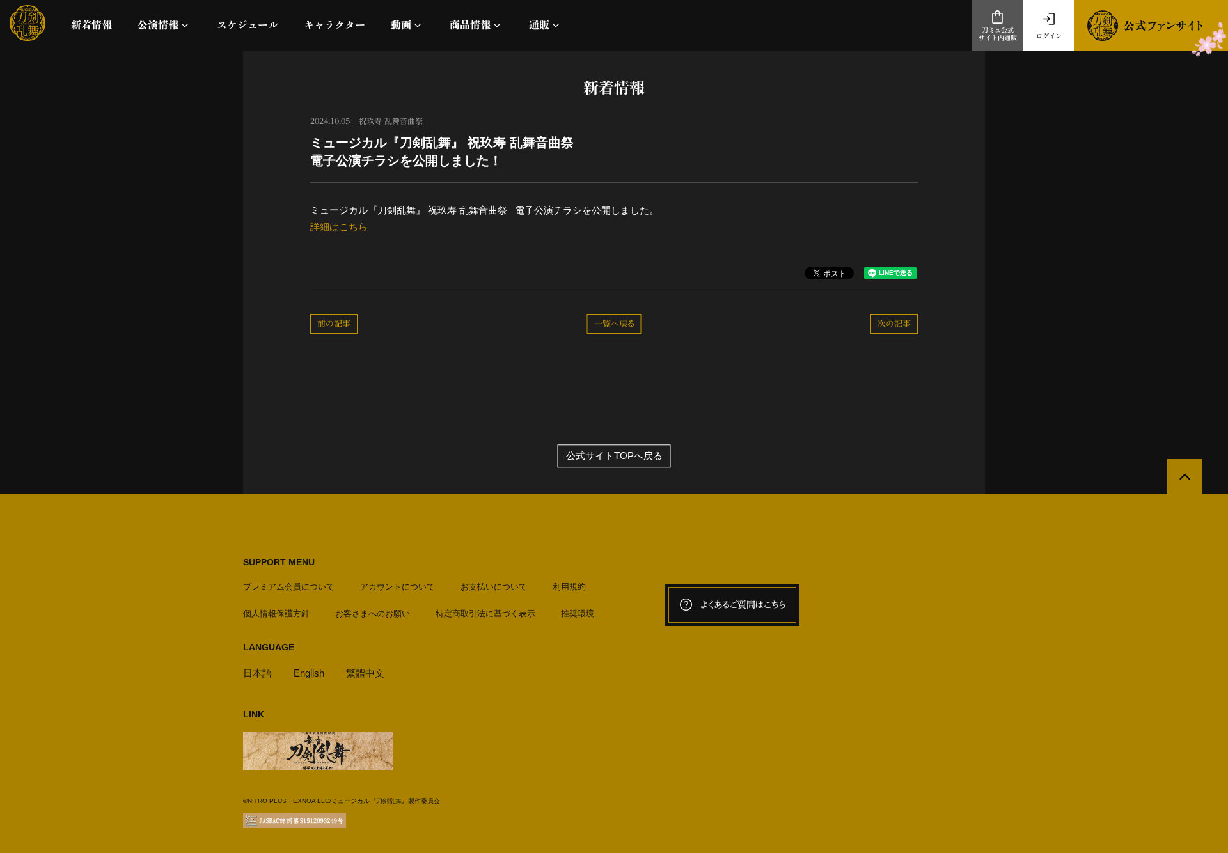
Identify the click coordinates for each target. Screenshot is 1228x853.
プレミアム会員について (289, 586)
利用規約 (569, 586)
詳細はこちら (339, 226)
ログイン (1049, 36)
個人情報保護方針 (276, 613)
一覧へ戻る (614, 324)
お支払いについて (493, 586)
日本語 (257, 673)
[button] (164, 25)
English (309, 673)
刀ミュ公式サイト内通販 (998, 34)
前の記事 (333, 324)
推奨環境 (577, 613)
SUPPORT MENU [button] (279, 562)
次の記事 (894, 324)
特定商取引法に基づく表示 (485, 613)
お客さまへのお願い (372, 613)
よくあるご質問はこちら (743, 604)
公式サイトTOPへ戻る (614, 456)
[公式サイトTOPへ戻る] (1184, 476)
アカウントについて (397, 586)
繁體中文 (365, 673)
